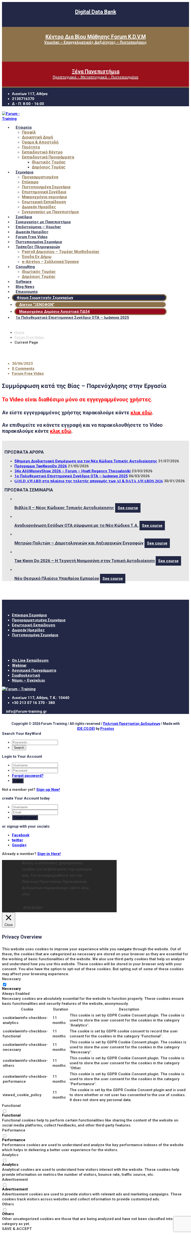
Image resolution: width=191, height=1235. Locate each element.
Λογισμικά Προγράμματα (34, 670)
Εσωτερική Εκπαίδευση (44, 202)
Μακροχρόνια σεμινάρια (44, 197)
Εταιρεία (24, 127)
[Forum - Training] (13, 118)
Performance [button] (13, 1130)
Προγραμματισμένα (40, 177)
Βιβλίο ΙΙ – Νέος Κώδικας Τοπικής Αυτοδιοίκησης (64, 507)
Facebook (20, 835)
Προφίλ (29, 132)
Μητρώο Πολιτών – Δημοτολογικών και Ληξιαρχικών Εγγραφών (78, 542)
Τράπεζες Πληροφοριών (38, 247)
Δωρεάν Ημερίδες (39, 207)
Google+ (19, 845)
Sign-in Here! (49, 854)
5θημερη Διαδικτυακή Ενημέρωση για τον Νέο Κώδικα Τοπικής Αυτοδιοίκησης (85, 461)
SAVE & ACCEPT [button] (17, 1229)
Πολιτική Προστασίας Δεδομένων (131, 724)
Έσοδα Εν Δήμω (36, 256)
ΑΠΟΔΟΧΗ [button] (32, 908)
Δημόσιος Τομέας (48, 167)
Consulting (25, 267)
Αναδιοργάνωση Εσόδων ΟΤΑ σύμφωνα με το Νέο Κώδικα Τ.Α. (76, 525)
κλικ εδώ (141, 413)
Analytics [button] (10, 1155)
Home (19, 332)
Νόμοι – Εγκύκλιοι (28, 680)
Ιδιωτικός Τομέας (49, 162)
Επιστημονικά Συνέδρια (44, 192)
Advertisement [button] (15, 1179)
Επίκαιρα (30, 182)
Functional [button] (11, 1105)
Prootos (107, 729)
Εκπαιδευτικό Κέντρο (42, 152)
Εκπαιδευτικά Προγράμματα (48, 157)
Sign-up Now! (48, 789)
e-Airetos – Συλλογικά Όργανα (50, 261)
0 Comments (23, 368)
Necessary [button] (11, 979)
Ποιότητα (31, 147)
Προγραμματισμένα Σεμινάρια (38, 620)
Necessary (11, 988)
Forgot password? (28, 775)
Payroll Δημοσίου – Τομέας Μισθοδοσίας (60, 251)
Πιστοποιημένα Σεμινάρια (46, 187)
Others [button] (8, 1204)
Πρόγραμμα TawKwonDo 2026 (40, 466)
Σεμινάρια (24, 172)
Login (18, 781)
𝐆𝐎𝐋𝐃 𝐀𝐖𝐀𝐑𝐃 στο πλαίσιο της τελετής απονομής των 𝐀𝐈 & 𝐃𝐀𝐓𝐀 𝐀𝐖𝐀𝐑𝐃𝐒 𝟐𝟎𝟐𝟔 (88, 481)
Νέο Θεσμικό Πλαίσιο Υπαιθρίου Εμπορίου (56, 578)
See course (128, 508)
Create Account (25, 817)
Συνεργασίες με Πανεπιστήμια (50, 212)
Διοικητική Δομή (37, 137)
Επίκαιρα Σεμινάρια (29, 615)
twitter (17, 840)
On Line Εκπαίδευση (30, 660)
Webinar (19, 665)
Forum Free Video (29, 337)
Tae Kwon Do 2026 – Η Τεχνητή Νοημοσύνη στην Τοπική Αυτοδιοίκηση (84, 560)
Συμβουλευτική (26, 675)
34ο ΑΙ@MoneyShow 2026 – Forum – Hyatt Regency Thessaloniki (72, 471)
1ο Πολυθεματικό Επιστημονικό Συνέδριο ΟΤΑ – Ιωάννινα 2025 (72, 317)
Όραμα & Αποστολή (40, 142)
